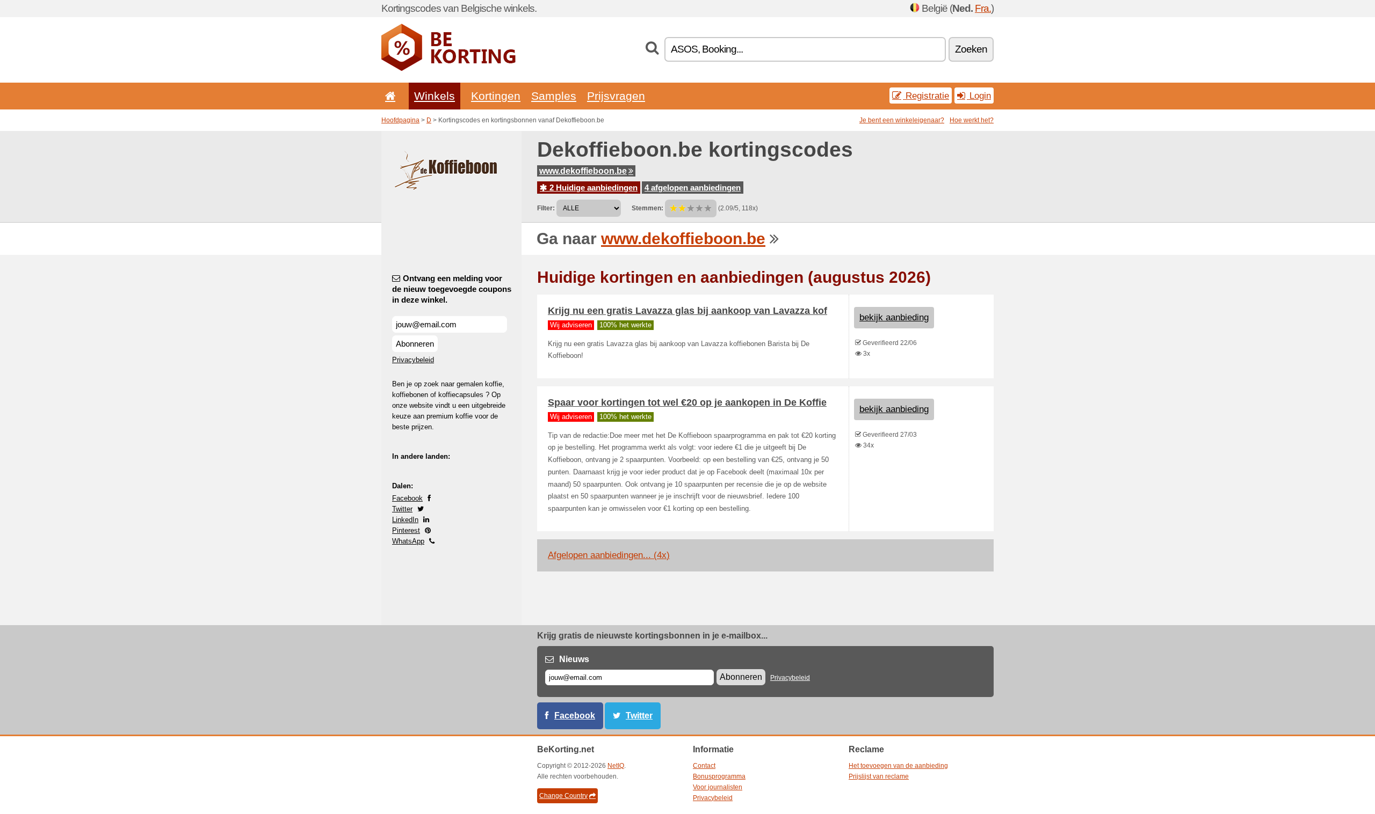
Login (979, 95)
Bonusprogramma (719, 776)
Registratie (926, 95)
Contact (704, 765)
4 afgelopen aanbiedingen (693, 187)
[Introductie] (388, 96)
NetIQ (615, 765)
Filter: (546, 208)
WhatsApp (408, 541)
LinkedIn (405, 520)
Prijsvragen (616, 96)
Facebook (407, 498)
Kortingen (495, 96)
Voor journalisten (717, 787)
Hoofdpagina (400, 120)
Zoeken (971, 49)
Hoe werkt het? (972, 120)
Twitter (402, 509)
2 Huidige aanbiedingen (592, 187)
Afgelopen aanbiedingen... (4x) (609, 555)
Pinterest (406, 530)
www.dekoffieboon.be (583, 170)
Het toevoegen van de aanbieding (898, 765)
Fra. (983, 8)
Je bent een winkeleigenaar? (901, 120)
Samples (553, 96)
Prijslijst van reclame (879, 776)
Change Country (563, 796)
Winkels (434, 96)
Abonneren (415, 343)
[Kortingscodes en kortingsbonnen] (448, 68)
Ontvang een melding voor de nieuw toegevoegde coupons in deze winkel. (451, 289)
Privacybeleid (413, 360)
